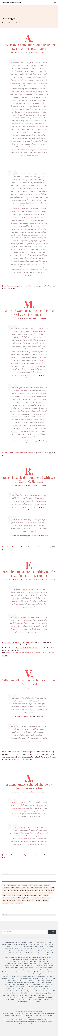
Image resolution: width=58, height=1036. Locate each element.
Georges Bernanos (9, 965)
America (34, 65)
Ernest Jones (21, 579)
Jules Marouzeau (40, 976)
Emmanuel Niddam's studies (12, 3)
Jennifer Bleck (25, 974)
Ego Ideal (46, 887)
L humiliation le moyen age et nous (43, 893)
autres (28, 217)
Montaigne (16, 984)
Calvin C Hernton (33, 318)
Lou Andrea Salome (25, 978)
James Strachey (9, 970)
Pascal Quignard (20, 986)
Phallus (13, 898)
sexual (41, 328)
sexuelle (33, 531)
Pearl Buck (33, 366)
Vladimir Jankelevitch (48, 999)
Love (9, 895)
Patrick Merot (29, 986)
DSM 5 (38, 955)
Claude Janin (28, 953)
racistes (36, 388)
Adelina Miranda (9, 942)
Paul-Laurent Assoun (12, 989)
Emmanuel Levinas (23, 957)
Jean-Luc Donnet (39, 972)
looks (29, 121)
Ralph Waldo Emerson (20, 991)
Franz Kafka (50, 959)
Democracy (16, 955)
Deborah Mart (8, 955)
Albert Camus (40, 942)
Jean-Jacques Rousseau (27, 972)
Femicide (49, 957)
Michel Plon (48, 982)
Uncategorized (36, 999)
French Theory (21, 961)
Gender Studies (47, 963)
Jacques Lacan (38, 967)
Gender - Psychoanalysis (26, 890)
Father (52, 887)
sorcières (26, 839)
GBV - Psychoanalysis (13, 890)
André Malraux (28, 946)
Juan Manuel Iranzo (21, 976)
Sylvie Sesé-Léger (23, 997)
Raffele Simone (47, 989)
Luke (54, 978)
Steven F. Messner (36, 995)
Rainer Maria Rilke (8, 991)
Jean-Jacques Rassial (14, 972)
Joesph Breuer (34, 974)
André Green (19, 946)
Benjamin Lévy (37, 948)
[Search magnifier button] (55, 873)
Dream (23, 887)
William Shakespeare (34, 1001)
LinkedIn (49, 1021)
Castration (25, 885)
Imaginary (5, 893)
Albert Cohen (48, 942)
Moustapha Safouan (25, 984)
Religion (38, 898)
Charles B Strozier (10, 953)
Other (40, 895)
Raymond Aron (31, 991)
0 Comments (43, 52)
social (21, 94)
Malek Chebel (8, 980)
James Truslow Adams (33, 52)
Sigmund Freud (42, 579)
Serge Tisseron (48, 993)
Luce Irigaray (35, 978)
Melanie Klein (30, 982)
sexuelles (44, 388)
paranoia (15, 598)
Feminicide (7, 959)
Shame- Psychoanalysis (9, 900)
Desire (17, 887)
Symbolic (45, 900)
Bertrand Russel (7, 951)
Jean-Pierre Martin (33, 792)
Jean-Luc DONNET (24, 642)
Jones (24, 589)
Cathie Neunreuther (48, 951)
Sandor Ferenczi (33, 579)
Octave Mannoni (47, 984)
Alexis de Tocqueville (19, 944)
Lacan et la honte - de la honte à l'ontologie (21, 893)
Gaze (4, 890)
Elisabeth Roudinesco (11, 957)
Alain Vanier (32, 942)
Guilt (36, 890)
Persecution (6, 898)
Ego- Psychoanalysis (36, 887)
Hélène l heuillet (28, 967)
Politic (18, 898)
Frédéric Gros (12, 961)
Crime (12, 887)
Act (4, 885)
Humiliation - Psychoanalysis (46, 890)
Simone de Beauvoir (18, 995)
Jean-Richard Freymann (14, 974)
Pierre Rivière (34, 989)
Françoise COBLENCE (9, 642)
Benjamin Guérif (27, 948)
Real (33, 898)
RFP (27, 579)
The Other (5, 903)
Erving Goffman (41, 957)
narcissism (20, 895)
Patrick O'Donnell (39, 986)
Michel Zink (8, 984)
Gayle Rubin (25, 963)
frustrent (16, 425)
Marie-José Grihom (11, 982)
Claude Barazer (20, 953)
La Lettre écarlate (20, 827)
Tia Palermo (48, 997)
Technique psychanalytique (36, 997)
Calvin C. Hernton (16, 376)
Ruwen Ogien (19, 993)
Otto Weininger (10, 986)
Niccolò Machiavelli (37, 984)
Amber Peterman (30, 944)
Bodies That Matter (11, 885)
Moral (13, 895)
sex (41, 498)
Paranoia (46, 895)
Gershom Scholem (30, 965)
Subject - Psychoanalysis (28, 900)
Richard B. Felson (10, 993)
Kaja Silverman (6, 978)
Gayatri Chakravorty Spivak (13, 963)
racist (33, 328)
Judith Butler (31, 976)
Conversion (6, 887)
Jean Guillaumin (48, 970)
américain (26, 620)
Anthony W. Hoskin (38, 946)
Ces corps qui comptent (36, 885)
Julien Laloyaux (50, 976)
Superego (38, 900)
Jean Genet (40, 970)
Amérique (16, 179)
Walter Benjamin (22, 1001)
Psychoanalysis (26, 898)
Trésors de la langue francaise (12, 999)
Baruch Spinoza (18, 948)
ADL (16, 942)
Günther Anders (9, 967)
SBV (43, 898)
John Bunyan (46, 974)
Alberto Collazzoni (7, 944)
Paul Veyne (48, 986)
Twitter (43, 1021)
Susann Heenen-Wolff (48, 995)
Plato (40, 989)
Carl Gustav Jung (28, 951)
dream (40, 71)
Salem (15, 808)
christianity (47, 885)
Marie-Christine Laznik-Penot (44, 980)
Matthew (23, 982)
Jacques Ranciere (47, 967)
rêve (44, 182)
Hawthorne (22, 808)
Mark (18, 982)
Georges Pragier (19, 965)
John (40, 974)
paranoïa (16, 626)
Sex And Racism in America (24, 453)
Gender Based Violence (36, 963)
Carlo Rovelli (38, 951)
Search (52, 931)
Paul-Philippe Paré (24, 989)
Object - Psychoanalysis (30, 895)
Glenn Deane (49, 965)
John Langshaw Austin (9, 976)
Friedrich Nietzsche (32, 961)
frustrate (43, 360)
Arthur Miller (9, 948)
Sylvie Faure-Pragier (11, 997)
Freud (30, 589)
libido (4, 895)
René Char (39, 991)
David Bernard (49, 953)
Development (24, 955)
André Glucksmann (9, 946)
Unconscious (18, 903)
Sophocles (27, 995)
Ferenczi (17, 604)
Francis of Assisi (25, 959)
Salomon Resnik (28, 993)
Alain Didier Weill (23, 942)
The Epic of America (24, 286)
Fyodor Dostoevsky (43, 961)
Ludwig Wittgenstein (46, 978)
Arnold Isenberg (49, 946)
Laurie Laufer (15, 978)
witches (38, 811)
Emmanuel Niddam (29, 1011)
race (45, 495)
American (30, 592)
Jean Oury (5, 972)
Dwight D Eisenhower (47, 955)
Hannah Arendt (19, 967)
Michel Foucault (39, 982)
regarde (26, 238)
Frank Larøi (33, 959)
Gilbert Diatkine (41, 965)
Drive (28, 887)
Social (18, 900)
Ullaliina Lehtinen (26, 999)
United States (22, 331)
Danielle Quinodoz (38, 953)
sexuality (48, 898)
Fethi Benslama (15, 959)
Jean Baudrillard (32, 688)
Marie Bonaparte (30, 980)
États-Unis (19, 390)
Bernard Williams (47, 948)
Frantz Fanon (41, 959)
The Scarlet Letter (16, 802)
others (18, 103)
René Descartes (47, 991)
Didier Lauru (32, 955)
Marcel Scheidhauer (18, 980)
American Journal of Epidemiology (46, 944)
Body (19, 885)
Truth (11, 903)
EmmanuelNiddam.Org (9, 1019)
